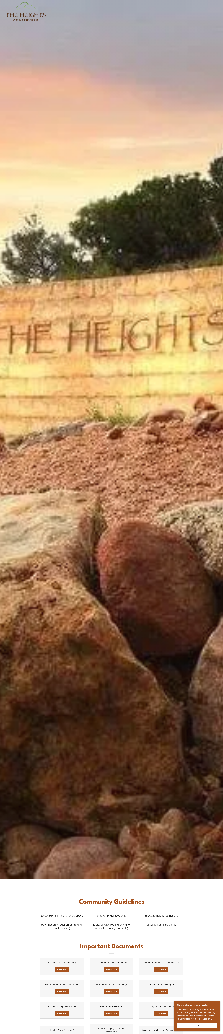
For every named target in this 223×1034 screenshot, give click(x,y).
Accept (197, 1026)
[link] (26, 3)
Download (62, 969)
